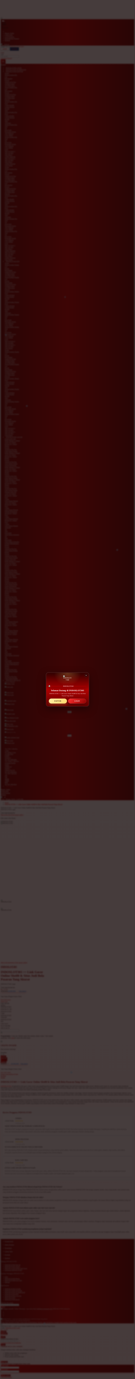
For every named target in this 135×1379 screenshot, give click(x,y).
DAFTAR (57, 701)
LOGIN (77, 701)
